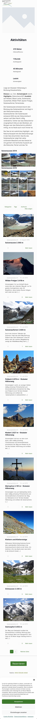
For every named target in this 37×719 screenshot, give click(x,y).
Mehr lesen (28, 248)
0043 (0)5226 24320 (21, 673)
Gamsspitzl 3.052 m (13, 627)
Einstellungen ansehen (18, 712)
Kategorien (8, 207)
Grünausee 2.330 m (13, 589)
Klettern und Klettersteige (16, 540)
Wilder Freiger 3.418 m (14, 281)
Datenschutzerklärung (20, 716)
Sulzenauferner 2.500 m (15, 330)
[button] (34, 680)
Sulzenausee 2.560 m (14, 243)
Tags (15, 207)
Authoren (24, 207)
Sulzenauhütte (11, 240)
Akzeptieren (18, 702)
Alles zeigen (28, 208)
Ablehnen (18, 707)
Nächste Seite (24, 651)
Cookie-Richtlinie (8, 716)
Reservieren (18, 663)
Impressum (30, 716)
